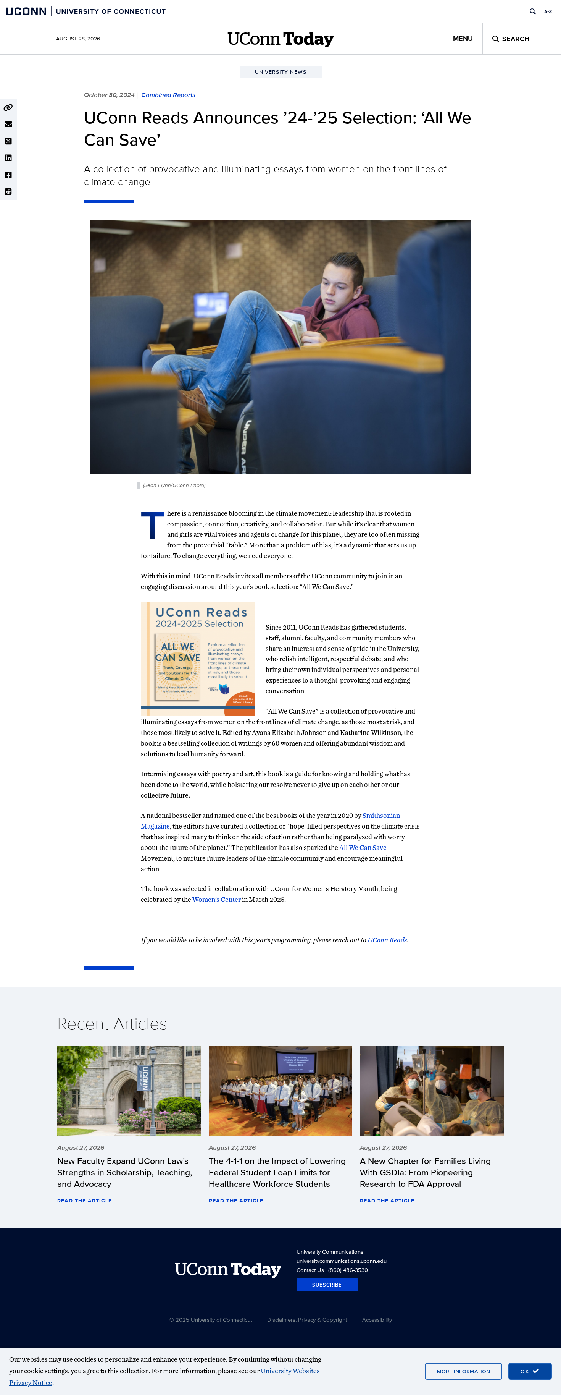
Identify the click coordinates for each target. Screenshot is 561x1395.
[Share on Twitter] (8, 141)
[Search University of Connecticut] (533, 11)
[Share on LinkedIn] (8, 158)
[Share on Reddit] (8, 191)
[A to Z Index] (548, 11)
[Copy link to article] (8, 107)
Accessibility (377, 1320)
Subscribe (327, 1284)
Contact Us (310, 1270)
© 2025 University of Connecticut (210, 1320)
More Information (463, 1371)
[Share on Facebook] (8, 175)
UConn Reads (387, 940)
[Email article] (8, 124)
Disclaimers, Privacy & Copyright (307, 1320)
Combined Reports (168, 94)
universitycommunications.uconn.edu (342, 1261)
